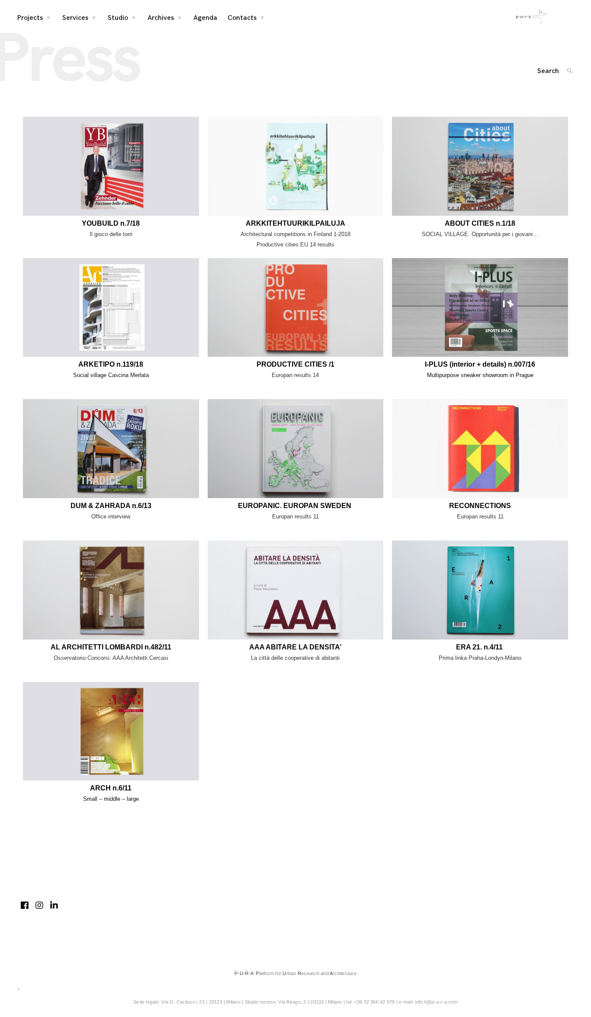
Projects (30, 18)
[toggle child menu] (48, 18)
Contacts (242, 18)
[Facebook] (24, 905)
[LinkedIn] (54, 905)
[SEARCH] (569, 71)
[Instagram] (39, 905)
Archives (161, 18)
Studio (118, 18)
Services (75, 18)
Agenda (205, 18)
